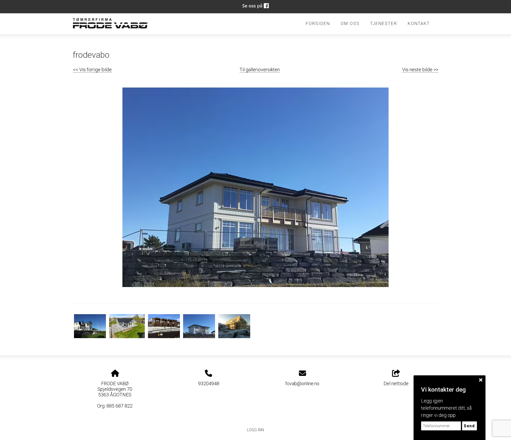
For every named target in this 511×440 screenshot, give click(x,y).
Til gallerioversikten (260, 69)
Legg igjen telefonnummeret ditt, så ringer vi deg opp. (446, 408)
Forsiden (318, 23)
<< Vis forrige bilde (92, 69)
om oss (350, 23)
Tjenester (383, 23)
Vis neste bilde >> (420, 69)
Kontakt (419, 23)
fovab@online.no (302, 383)
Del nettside (396, 383)
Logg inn (255, 430)
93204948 (208, 383)
